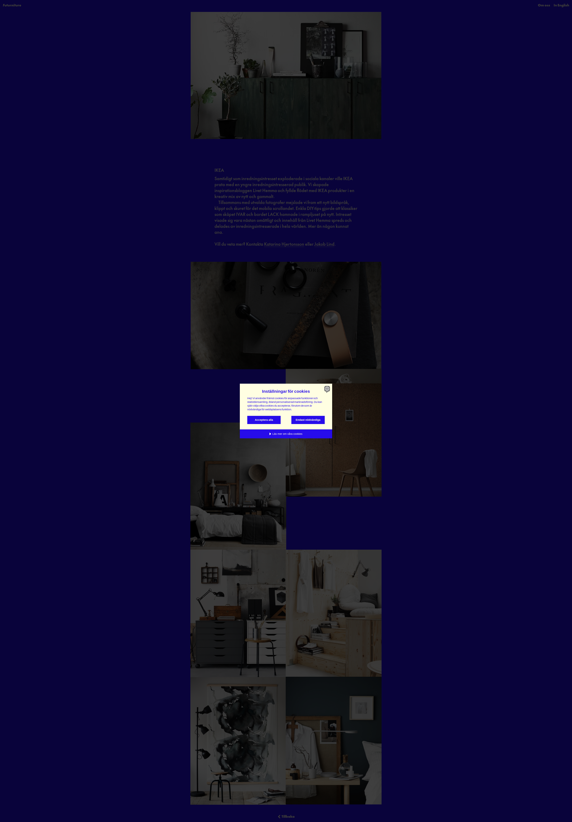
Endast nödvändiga (308, 419)
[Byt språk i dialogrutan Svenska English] (326, 389)
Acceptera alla (264, 419)
